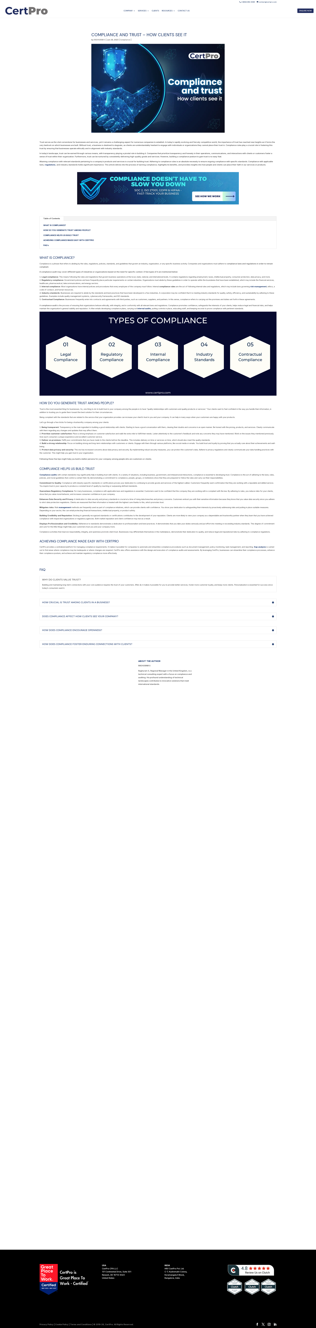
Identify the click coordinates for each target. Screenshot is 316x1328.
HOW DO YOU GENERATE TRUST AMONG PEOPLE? (67, 230)
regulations (50, 165)
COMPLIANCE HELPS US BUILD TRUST (61, 235)
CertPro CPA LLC (110, 1268)
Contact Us (184, 11)
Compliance (125, 40)
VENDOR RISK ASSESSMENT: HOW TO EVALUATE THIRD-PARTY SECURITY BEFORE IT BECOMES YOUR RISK (95, 1026)
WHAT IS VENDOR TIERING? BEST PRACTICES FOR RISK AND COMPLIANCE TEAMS (83, 1200)
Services (142, 11)
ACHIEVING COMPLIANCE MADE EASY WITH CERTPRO (68, 240)
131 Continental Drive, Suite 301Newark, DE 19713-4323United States (116, 1274)
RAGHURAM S (99, 40)
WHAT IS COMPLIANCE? (54, 225)
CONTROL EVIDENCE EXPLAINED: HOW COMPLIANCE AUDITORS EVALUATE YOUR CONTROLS (89, 851)
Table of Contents (51, 218)
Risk (44, 1030)
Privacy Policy (47, 1324)
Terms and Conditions (81, 1324)
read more (46, 861)
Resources (167, 11)
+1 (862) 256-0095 (248, 2)
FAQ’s (46, 245)
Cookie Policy (61, 1324)
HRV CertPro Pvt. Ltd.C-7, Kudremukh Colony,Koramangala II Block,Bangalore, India (176, 1271)
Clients (155, 11)
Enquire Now (305, 11)
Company (128, 11)
